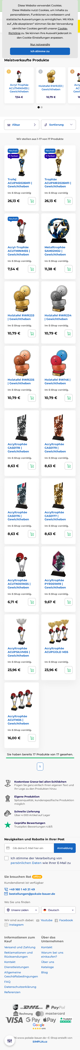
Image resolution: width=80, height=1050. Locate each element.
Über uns (47, 962)
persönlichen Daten (26, 863)
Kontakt (9, 962)
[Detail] (32, 201)
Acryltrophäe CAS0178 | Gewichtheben (18, 447)
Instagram (16, 924)
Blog (44, 972)
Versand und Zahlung (19, 947)
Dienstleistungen (16, 967)
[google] (40, 1026)
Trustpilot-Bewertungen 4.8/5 (33, 826)
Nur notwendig (40, 44)
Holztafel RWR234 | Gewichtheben (58, 317)
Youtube (46, 920)
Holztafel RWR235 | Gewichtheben (21, 381)
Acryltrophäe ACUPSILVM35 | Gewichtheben (19, 652)
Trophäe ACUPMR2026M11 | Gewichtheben (58, 183)
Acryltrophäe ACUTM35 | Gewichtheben (18, 719)
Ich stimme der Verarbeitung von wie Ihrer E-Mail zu (41, 860)
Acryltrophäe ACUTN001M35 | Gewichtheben (19, 583)
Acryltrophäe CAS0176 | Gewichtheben (18, 516)
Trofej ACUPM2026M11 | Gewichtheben (20, 183)
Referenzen (12, 992)
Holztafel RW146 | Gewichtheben (57, 381)
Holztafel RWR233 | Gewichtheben (51, 87)
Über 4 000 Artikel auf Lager (32, 815)
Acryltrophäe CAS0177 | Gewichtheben (55, 516)
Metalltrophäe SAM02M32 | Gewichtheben (55, 250)
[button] (39, 107)
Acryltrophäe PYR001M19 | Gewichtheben (55, 583)
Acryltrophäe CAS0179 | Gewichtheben (55, 447)
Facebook (66, 920)
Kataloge (47, 967)
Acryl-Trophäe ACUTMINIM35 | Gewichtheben (19, 88)
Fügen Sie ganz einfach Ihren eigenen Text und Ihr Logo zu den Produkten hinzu (44, 786)
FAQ (7, 981)
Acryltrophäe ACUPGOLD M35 (56, 650)
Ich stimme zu (40, 51)
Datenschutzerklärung (20, 986)
